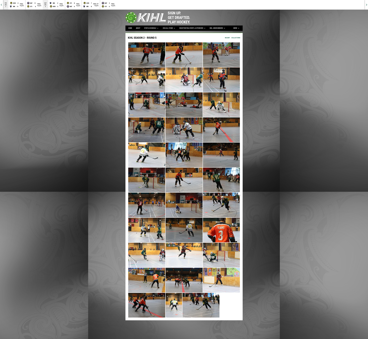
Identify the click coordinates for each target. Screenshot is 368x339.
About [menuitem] (138, 28)
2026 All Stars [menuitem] (169, 28)
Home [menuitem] (130, 28)
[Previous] (1, 5)
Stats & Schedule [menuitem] (151, 28)
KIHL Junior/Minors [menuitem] (218, 28)
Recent (227, 38)
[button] (146, 54)
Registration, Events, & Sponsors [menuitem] (192, 28)
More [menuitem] (236, 28)
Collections (235, 38)
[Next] (366, 5)
